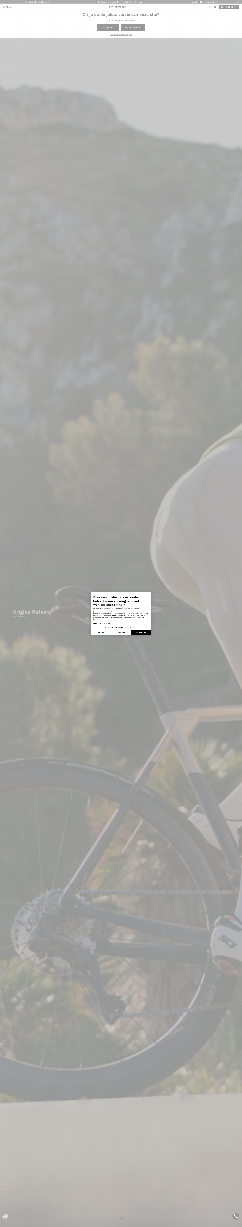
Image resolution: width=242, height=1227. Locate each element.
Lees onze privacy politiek (103, 623)
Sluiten (101, 632)
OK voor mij (141, 632)
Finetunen (121, 632)
